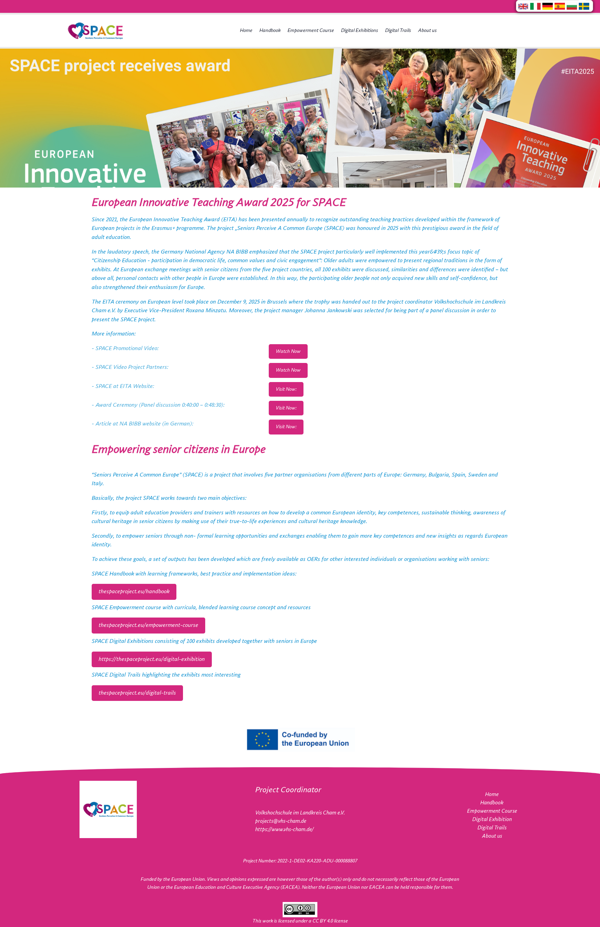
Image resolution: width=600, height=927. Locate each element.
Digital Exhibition (492, 819)
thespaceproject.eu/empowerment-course (148, 625)
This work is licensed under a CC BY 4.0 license (300, 921)
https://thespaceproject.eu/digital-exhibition (152, 659)
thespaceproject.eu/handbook (134, 592)
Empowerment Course (311, 30)
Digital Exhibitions (359, 30)
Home (246, 30)
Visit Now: (286, 389)
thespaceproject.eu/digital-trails (137, 693)
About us (427, 30)
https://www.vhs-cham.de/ (284, 829)
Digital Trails (398, 30)
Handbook (270, 30)
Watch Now (288, 351)
